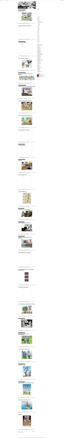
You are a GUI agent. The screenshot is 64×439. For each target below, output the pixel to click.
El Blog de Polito (38, 57)
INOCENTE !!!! (20, 414)
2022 (37, 30)
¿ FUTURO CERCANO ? (22, 145)
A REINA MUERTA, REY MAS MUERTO (24, 252)
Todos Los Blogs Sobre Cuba (40, 71)
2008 (37, 41)
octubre (38, 24)
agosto (38, 25)
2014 (37, 36)
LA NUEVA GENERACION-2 (22, 174)
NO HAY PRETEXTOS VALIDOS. (23, 58)
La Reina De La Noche (39, 66)
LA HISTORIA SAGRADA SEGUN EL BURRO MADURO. (26, 86)
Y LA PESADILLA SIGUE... (22, 42)
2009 (37, 40)
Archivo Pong (38, 46)
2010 (37, 39)
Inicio (27, 431)
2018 (37, 33)
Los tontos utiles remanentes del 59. (24, 209)
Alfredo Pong (41, 74)
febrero (38, 29)
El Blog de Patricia (39, 55)
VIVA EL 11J (20, 160)
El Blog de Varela (38, 59)
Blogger (43, 437)
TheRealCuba (38, 70)
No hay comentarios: (27, 23)
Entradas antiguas (33, 431)
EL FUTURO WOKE (39, 21)
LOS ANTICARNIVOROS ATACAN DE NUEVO (25, 115)
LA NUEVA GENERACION (22, 191)
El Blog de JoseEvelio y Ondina (40, 53)
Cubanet (38, 49)
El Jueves (38, 64)
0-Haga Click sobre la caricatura (40, 45)
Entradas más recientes (20, 431)
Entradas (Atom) (22, 432)
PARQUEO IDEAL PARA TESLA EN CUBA (24, 25)
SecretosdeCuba (38, 68)
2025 (37, 18)
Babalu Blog (38, 47)
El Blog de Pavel (38, 56)
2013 (37, 37)
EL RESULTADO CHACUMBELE (23, 287)
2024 (37, 19)
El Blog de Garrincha (39, 51)
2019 (37, 32)
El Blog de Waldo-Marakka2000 (40, 60)
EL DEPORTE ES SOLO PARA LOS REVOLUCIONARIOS (23, 334)
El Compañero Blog (39, 62)
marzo (38, 28)
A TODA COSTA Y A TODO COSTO (23, 349)
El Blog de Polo (38, 58)
